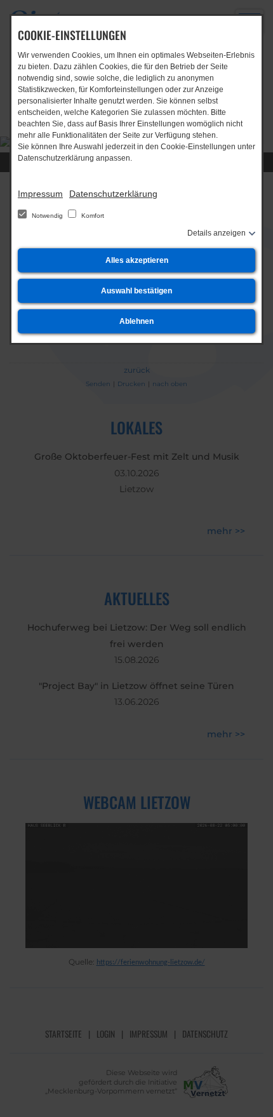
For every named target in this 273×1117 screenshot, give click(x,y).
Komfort (91, 215)
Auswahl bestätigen (136, 290)
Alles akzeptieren (136, 260)
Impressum (40, 194)
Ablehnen (136, 321)
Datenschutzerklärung (113, 194)
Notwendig (47, 215)
